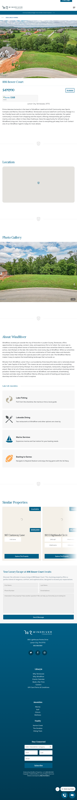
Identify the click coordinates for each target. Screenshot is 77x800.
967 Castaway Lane (15, 535)
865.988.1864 (37, 645)
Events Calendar (38, 679)
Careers (38, 684)
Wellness (37, 715)
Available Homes (12, 17)
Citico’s (37, 712)
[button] (38, 183)
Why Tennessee (38, 674)
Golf (37, 709)
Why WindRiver (38, 676)
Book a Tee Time (39, 682)
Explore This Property (21, 556)
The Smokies (37, 728)
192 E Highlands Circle (56, 535)
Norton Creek (38, 725)
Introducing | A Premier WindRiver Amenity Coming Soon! (37, 12)
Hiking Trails (37, 731)
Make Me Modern (45, 775)
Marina (37, 707)
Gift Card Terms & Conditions (38, 687)
